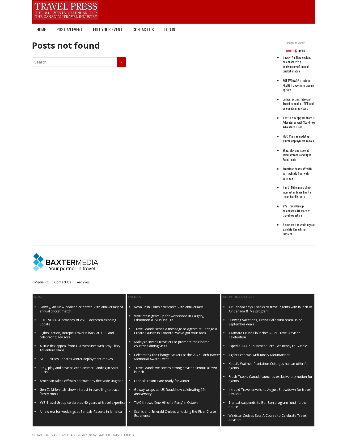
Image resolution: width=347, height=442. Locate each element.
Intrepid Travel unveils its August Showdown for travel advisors (270, 391)
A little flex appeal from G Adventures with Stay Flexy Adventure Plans (299, 122)
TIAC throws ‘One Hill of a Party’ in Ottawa (166, 402)
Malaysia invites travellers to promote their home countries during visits (171, 344)
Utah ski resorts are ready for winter (162, 381)
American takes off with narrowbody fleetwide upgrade (297, 173)
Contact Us (143, 29)
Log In (169, 29)
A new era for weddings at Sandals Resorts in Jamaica (299, 229)
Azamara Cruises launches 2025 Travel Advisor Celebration (264, 335)
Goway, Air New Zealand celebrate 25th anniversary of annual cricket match (297, 64)
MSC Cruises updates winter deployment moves (298, 138)
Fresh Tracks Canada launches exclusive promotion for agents (270, 378)
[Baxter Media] (65, 262)
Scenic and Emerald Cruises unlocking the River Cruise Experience (175, 413)
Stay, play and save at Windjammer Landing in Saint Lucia (297, 155)
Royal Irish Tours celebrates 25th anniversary (168, 307)
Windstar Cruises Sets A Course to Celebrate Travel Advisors (268, 417)
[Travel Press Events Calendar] (65, 10)
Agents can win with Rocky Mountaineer (259, 355)
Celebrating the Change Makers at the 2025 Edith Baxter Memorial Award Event (177, 357)
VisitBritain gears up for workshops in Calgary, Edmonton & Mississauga (169, 318)
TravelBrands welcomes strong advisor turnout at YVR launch (175, 370)
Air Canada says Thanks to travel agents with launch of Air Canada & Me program (270, 309)
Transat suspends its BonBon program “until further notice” (268, 404)
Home (41, 29)
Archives (83, 282)
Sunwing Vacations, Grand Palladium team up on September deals (266, 322)
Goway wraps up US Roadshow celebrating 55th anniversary (170, 391)
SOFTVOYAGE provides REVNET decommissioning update (298, 85)
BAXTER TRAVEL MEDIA (54, 435)
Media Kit (41, 282)
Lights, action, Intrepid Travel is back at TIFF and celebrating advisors (298, 104)
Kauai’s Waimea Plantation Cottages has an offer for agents (269, 365)
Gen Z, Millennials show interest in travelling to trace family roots (297, 192)
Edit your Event (107, 29)
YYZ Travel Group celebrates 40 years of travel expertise (297, 210)
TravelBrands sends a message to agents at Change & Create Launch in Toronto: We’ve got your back (176, 331)
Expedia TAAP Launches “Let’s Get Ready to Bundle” (268, 346)
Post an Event (69, 29)
